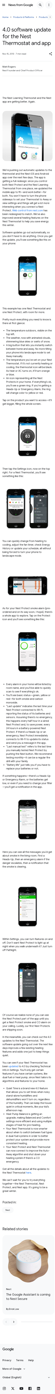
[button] (50, 53)
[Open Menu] (3, 5)
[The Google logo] (8, 1349)
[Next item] (13, 1322)
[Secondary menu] (49, 5)
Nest (8, 1210)
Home (5, 17)
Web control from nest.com (27, 210)
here (28, 1172)
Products (43, 17)
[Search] (40, 5)
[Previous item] (6, 1322)
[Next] (50, 17)
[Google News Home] (21, 5)
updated (13, 1066)
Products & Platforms (23, 17)
